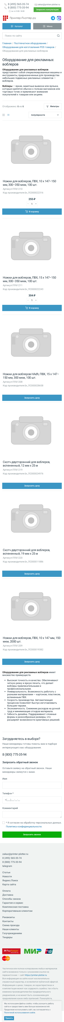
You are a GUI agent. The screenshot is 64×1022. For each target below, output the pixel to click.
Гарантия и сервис (12, 902)
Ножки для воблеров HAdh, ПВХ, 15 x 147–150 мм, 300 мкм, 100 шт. (31, 375)
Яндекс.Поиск (10, 880)
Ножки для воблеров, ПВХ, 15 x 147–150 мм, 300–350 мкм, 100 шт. (29, 279)
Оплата (6, 890)
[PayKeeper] (11, 951)
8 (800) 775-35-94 (18, 7)
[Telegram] (53, 18)
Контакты (8, 921)
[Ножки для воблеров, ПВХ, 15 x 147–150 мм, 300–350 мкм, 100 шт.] (31, 246)
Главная (6, 43)
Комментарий (10, 808)
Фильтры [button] (54, 106)
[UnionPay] (49, 951)
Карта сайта (9, 884)
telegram (7, 866)
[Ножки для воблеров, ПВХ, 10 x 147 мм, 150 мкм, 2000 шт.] (31, 607)
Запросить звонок (32, 834)
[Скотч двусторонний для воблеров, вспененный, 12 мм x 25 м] (31, 431)
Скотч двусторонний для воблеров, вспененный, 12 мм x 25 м (26, 463)
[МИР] (32, 951)
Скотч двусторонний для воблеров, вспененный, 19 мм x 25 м (26, 551)
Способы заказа (11, 898)
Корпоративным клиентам (17, 910)
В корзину (34, 211)
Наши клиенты (10, 929)
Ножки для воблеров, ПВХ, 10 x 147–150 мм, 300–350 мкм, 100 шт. (29, 182)
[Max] (59, 18)
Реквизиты (8, 917)
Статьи (6, 872)
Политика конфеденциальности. (24, 826)
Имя (4, 778)
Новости (7, 876)
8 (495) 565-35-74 (18, 4)
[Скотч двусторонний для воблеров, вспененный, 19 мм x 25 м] (31, 519)
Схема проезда (10, 925)
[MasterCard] (6, 958)
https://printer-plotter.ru (36, 975)
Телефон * (8, 793)
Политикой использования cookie (19, 1012)
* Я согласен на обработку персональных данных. (34, 824)
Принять (9, 1018)
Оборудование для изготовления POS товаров (28, 47)
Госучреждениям (12, 933)
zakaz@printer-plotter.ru (49, 4)
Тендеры (7, 937)
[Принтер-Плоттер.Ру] (19, 18)
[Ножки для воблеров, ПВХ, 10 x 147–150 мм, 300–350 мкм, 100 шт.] (31, 150)
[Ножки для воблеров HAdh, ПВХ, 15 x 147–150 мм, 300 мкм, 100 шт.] (31, 343)
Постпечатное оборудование (30, 43)
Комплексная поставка (15, 906)
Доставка (7, 894)
